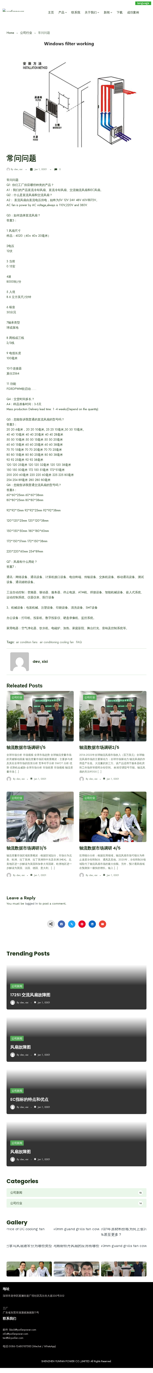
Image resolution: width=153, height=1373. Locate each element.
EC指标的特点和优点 (29, 1099)
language (143, 3)
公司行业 (26, 33)
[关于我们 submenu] (98, 12)
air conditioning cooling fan (57, 642)
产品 (61, 12)
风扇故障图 (20, 1047)
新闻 (107, 12)
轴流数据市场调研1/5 (26, 747)
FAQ (79, 642)
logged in (31, 903)
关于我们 (91, 12)
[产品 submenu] (66, 12)
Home (10, 33)
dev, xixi (18, 169)
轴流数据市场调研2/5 (99, 747)
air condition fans (27, 642)
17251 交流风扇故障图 (30, 995)
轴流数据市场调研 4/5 (100, 848)
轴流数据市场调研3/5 (26, 848)
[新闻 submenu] (111, 12)
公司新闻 (17, 986)
